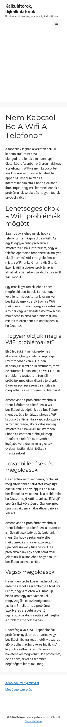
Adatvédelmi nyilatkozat (22, 683)
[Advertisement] (33, 68)
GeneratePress (33, 721)
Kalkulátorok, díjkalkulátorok (20, 9)
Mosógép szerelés (18, 689)
